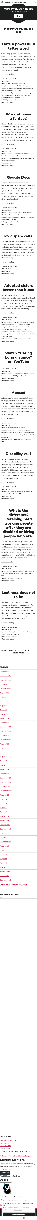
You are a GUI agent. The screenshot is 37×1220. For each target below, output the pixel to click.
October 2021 (4, 735)
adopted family (11, 322)
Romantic (28, 376)
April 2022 (3, 710)
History (10, 339)
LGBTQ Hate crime (9, 100)
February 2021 (5, 769)
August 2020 (4, 795)
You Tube (13, 219)
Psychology (27, 95)
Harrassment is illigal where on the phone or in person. (18, 93)
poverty (12, 160)
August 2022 (4, 693)
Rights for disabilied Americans (12, 578)
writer (8, 219)
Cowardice (4, 88)
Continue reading (7, 74)
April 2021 (3, 761)
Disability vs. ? (18, 453)
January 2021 (4, 774)
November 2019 (5, 833)
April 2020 (3, 812)
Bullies (21, 86)
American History (12, 83)
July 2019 (3, 850)
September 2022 (5, 689)
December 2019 (5, 829)
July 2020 (3, 799)
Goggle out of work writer (11, 222)
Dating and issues (8, 378)
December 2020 (5, 778)
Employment (30, 158)
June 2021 (3, 752)
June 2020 (3, 803)
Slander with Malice (7, 97)
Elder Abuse (5, 90)
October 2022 (5, 684)
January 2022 (4, 723)
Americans (22, 83)
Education (30, 88)
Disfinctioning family (20, 88)
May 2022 (3, 706)
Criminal (10, 88)
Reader (3, 219)
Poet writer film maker (10, 637)
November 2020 (5, 782)
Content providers (7, 158)
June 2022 (3, 701)
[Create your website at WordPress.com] (18, 2)
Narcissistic (12, 95)
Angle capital (25, 153)
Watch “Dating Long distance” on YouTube (18, 357)
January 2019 (4, 876)
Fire (15, 90)
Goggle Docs (18, 177)
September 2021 (5, 740)
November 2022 (5, 680)
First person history (12, 329)
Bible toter (22, 324)
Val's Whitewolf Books (18, 9)
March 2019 (4, 867)
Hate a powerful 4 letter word (18, 46)
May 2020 (3, 808)
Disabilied (16, 158)
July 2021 (3, 748)
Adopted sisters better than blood (18, 287)
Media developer (6, 217)
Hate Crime (4, 95)
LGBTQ (15, 339)
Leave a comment (8, 102)
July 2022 (3, 697)
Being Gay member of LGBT (9, 86)
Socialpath (17, 97)
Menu (19, 16)
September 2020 (6, 791)
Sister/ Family (18, 334)
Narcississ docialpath (24, 339)
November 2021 (5, 731)
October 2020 (5, 786)
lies (16, 100)
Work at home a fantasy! (18, 116)
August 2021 (4, 744)
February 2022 (5, 718)
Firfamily (19, 90)
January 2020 (5, 825)
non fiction (20, 95)
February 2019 (5, 872)
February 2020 (5, 820)
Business (21, 156)
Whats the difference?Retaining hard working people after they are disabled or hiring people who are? (18, 523)
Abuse (5, 83)
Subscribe (5, 1173)
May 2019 (3, 859)
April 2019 (3, 863)
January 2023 (4, 672)
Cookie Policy (18, 1210)
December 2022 (5, 676)
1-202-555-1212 (5, 1146)
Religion (11, 334)
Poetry (29, 632)
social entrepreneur (22, 573)
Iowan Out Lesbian (7, 332)
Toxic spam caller (18, 236)
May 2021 (3, 757)
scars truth (21, 100)
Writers (3, 576)
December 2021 (5, 727)
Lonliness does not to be (18, 595)
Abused (18, 392)
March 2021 (4, 765)
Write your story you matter (13, 885)
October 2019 (5, 838)
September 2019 (5, 842)
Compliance (26, 86)
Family (11, 90)
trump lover (5, 336)
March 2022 (4, 714)
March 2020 (4, 816)
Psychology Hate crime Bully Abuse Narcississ (17, 439)
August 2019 (4, 846)
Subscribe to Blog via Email (12, 1160)
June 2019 (3, 854)
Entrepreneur (5, 160)
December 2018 (5, 880)
